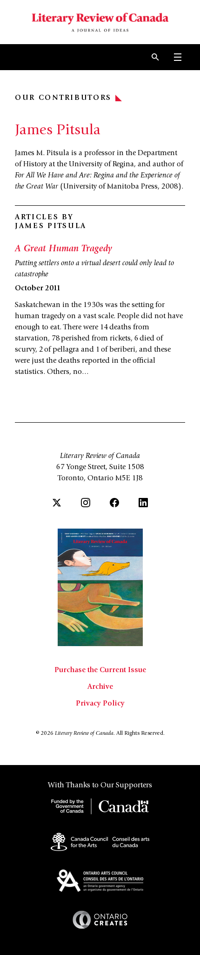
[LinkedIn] (143, 502)
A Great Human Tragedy (63, 249)
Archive (100, 687)
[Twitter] (56, 502)
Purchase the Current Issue (100, 670)
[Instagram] (85, 502)
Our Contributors (63, 98)
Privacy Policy (100, 703)
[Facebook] (114, 502)
